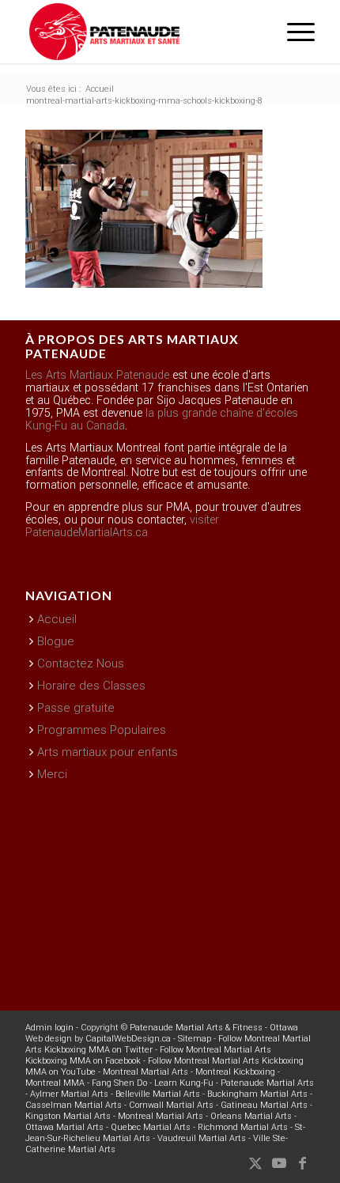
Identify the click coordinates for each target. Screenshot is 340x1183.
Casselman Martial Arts (73, 1105)
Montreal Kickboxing (235, 1072)
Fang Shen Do (119, 1083)
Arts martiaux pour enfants (107, 752)
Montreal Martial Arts (145, 1072)
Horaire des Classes (91, 685)
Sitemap (194, 1039)
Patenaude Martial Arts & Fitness (196, 1027)
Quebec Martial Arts (151, 1127)
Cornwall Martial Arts (171, 1105)
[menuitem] (293, 31)
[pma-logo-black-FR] (140, 31)
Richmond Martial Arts (243, 1127)
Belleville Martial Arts (157, 1094)
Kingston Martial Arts (68, 1116)
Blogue (55, 641)
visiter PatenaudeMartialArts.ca (122, 526)
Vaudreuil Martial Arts (201, 1138)
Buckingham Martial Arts (257, 1094)
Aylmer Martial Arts (69, 1094)
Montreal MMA (55, 1083)
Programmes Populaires (101, 730)
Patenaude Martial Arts (267, 1083)
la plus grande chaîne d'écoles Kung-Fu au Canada (161, 419)
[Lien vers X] (255, 1163)
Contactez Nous (80, 663)
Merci (52, 774)
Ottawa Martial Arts (64, 1127)
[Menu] (293, 31)
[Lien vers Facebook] (303, 1163)
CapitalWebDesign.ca (128, 1039)
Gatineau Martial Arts (264, 1105)
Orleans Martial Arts (251, 1116)
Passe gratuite (76, 708)
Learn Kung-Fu (183, 1083)
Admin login (49, 1027)
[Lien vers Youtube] (279, 1163)
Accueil (57, 619)
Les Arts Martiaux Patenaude (97, 375)
